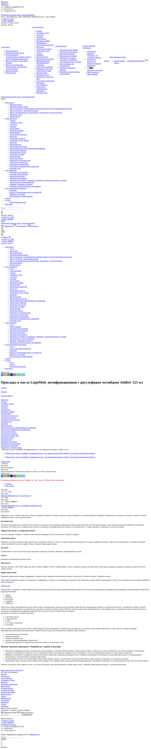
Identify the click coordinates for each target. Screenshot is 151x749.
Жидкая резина (6, 426)
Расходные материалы (9, 684)
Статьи (3, 704)
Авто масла (9, 103)
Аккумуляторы (11, 170)
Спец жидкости (11, 118)
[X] (11, 374)
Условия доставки (7, 690)
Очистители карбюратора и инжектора (15, 430)
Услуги (8, 200)
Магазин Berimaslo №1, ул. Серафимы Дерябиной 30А (21, 506)
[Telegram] (24, 374)
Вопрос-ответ (6, 694)
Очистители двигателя (9, 416)
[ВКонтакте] (2, 374)
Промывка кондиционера (10, 444)
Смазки (4, 402)
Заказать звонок (7, 243)
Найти (4, 739)
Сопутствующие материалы (15, 188)
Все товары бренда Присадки (12, 670)
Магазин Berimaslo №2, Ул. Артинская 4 (16, 496)
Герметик (4, 424)
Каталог (4, 674)
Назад (12, 249)
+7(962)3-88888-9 (7, 21)
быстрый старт (6, 422)
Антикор (4, 408)
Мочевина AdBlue (8, 412)
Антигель (4, 406)
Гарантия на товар (8, 692)
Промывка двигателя (9, 442)
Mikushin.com (35, 734)
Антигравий (5, 410)
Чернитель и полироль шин (11, 448)
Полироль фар (6, 440)
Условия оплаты (7, 688)
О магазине (5, 700)
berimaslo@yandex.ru (8, 724)
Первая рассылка (10, 712)
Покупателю (5, 686)
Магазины (5, 702)
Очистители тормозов (9, 434)
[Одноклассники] (5, 374)
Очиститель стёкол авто (10, 436)
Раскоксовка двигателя (9, 446)
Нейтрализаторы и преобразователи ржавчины (18, 428)
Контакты (9, 204)
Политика (4, 706)
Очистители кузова (8, 432)
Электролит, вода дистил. (10, 420)
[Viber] (14, 374)
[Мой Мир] (8, 374)
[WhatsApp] (17, 374)
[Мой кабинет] (2, 213)
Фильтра (4, 682)
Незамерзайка (6, 414)
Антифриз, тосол (7, 404)
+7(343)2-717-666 (7, 19)
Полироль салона (7, 438)
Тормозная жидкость (8, 418)
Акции (8, 198)
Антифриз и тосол (8, 680)
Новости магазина (26, 712)
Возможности (6, 698)
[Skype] (20, 374)
